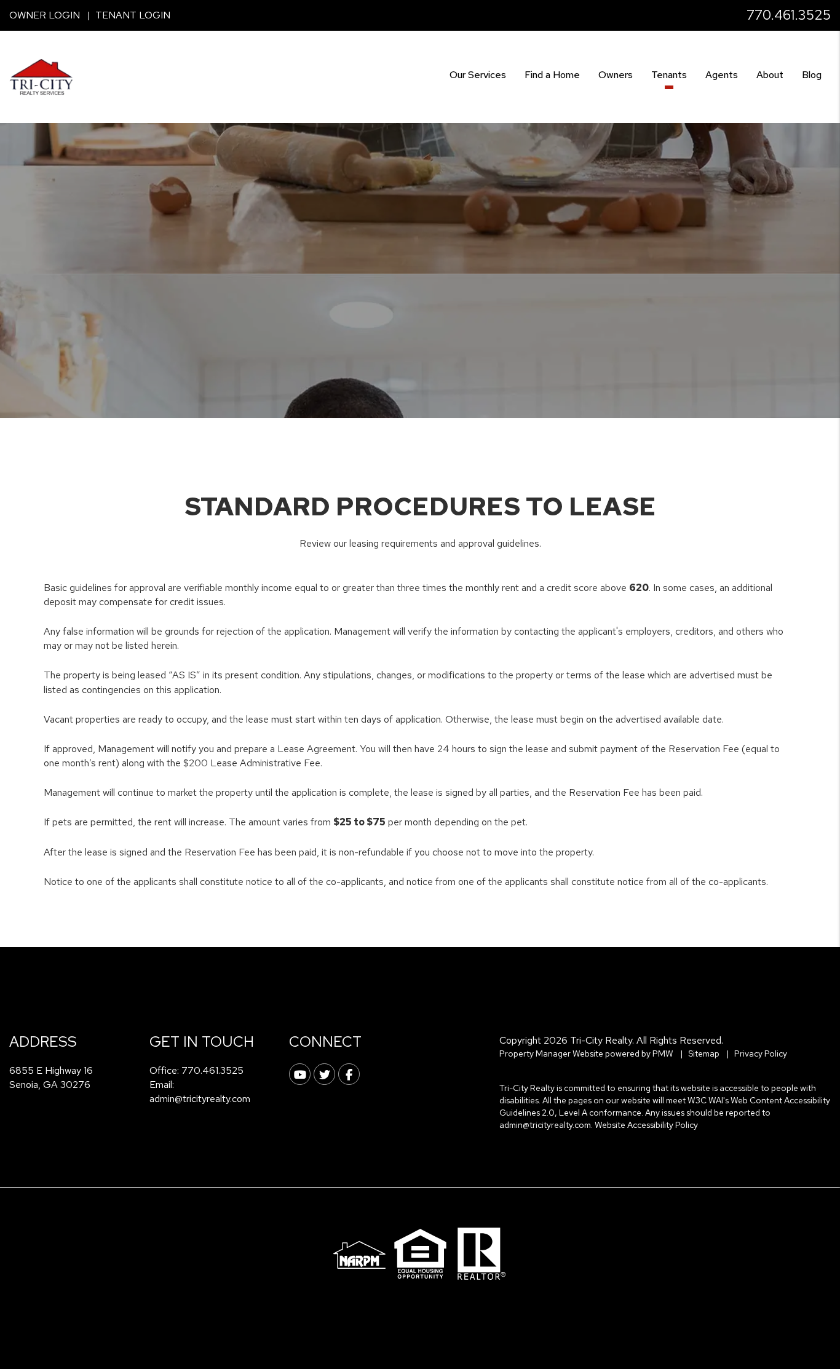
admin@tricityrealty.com (199, 1098)
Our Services (478, 74)
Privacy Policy (760, 1053)
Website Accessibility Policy (646, 1124)
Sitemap (703, 1053)
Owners (615, 74)
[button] (300, 1074)
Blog (812, 74)
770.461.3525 (789, 15)
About (769, 74)
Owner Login (44, 15)
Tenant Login (132, 15)
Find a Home (552, 74)
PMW (662, 1053)
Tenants (669, 74)
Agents (721, 74)
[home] (41, 75)
